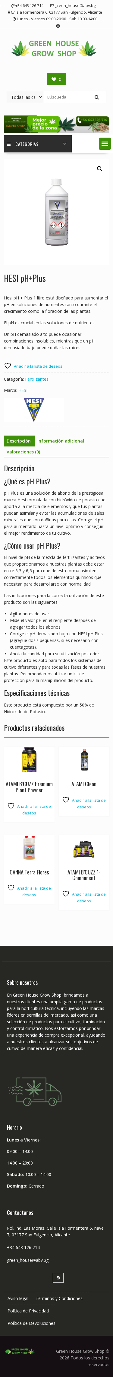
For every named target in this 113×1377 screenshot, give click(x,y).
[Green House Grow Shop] (56, 131)
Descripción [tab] (19, 441)
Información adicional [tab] (60, 441)
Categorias (27, 144)
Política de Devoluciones (31, 1323)
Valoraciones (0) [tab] (23, 452)
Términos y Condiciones (59, 1298)
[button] (105, 144)
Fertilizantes (37, 379)
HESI (22, 390)
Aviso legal (18, 1298)
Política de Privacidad (28, 1311)
